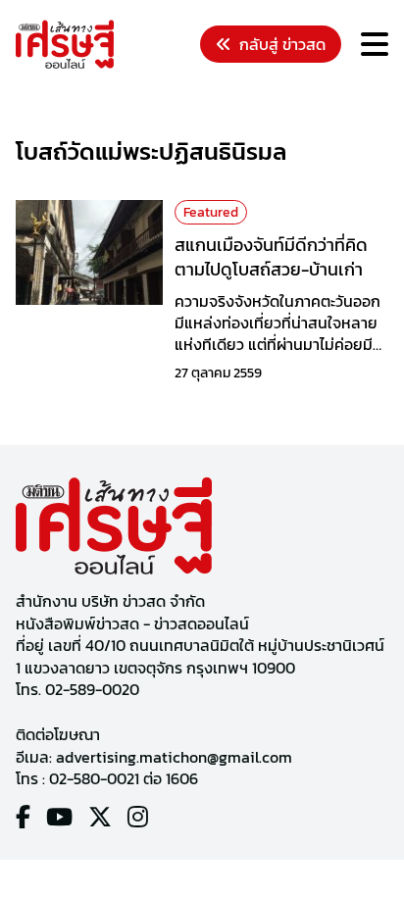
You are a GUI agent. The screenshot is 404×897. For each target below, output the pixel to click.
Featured (210, 212)
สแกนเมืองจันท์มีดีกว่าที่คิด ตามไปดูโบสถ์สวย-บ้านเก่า (271, 256)
